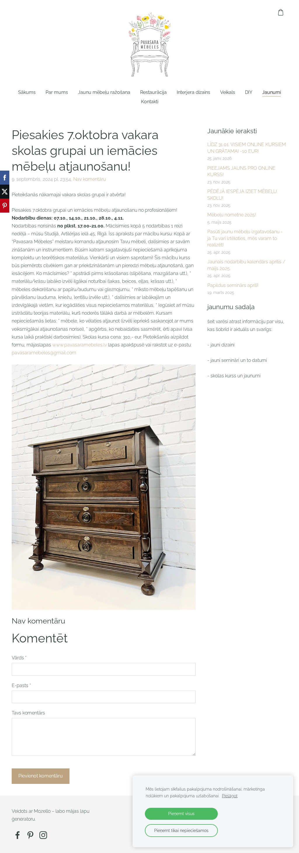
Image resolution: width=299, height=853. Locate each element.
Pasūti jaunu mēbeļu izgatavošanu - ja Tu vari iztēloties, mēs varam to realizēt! (245, 238)
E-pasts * (21, 685)
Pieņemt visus (181, 813)
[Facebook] (17, 835)
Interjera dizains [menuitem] (193, 92)
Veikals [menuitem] (227, 92)
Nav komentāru (89, 179)
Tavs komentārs (28, 713)
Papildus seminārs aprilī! (232, 285)
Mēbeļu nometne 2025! (231, 215)
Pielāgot (229, 795)
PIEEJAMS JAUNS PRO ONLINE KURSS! (241, 171)
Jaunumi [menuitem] (271, 92)
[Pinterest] (30, 835)
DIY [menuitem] (248, 92)
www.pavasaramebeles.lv (79, 345)
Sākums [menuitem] (27, 92)
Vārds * (19, 658)
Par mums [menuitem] (57, 92)
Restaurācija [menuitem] (153, 92)
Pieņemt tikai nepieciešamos (181, 830)
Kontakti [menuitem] (149, 101)
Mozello (42, 811)
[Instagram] (43, 835)
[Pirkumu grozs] (280, 12)
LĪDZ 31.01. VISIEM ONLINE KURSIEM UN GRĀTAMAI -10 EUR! (246, 148)
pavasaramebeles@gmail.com (44, 352)
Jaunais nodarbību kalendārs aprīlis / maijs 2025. (246, 265)
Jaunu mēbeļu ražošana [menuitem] (104, 92)
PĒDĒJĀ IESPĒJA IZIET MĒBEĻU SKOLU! (242, 195)
